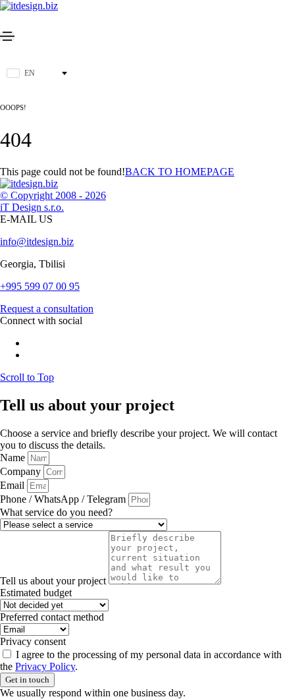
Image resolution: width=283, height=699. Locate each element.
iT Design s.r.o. (32, 207)
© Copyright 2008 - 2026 (53, 195)
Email (13, 485)
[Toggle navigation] (7, 36)
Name (14, 457)
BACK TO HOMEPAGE (179, 171)
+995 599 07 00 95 (40, 286)
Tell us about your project (54, 580)
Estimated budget (36, 592)
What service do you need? (56, 512)
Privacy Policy (45, 666)
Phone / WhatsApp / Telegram (64, 499)
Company (21, 471)
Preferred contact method (52, 617)
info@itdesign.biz (37, 241)
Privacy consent (33, 641)
